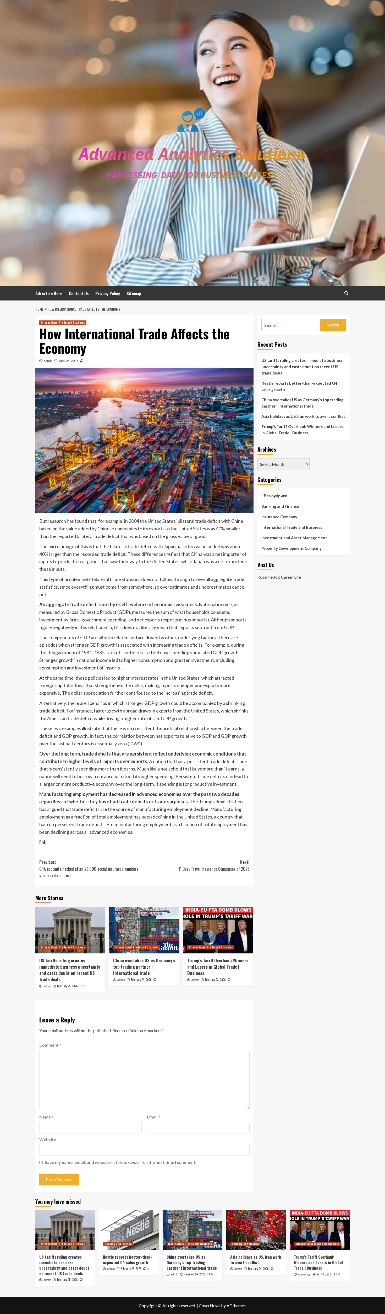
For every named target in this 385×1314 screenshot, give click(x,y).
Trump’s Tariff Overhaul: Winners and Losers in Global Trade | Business (217, 966)
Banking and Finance (280, 506)
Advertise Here (48, 293)
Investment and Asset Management (294, 537)
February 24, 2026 (141, 980)
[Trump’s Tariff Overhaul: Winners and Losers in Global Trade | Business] (218, 930)
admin (48, 361)
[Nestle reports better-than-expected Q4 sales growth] (129, 1230)
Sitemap (133, 293)
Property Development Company (291, 548)
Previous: (88, 869)
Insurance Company (279, 516)
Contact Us (79, 293)
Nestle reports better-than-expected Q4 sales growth (299, 386)
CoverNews (209, 1305)
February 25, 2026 (67, 986)
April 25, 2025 (68, 361)
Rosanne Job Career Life (279, 576)
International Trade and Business (63, 322)
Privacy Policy (107, 293)
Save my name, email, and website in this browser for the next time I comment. (120, 1162)
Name (46, 1116)
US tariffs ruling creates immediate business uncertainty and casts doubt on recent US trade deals (69, 969)
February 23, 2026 (215, 980)
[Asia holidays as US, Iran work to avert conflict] (256, 1230)
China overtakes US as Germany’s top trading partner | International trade (144, 966)
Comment (50, 1044)
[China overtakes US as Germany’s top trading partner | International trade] (144, 930)
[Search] (346, 293)
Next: (213, 865)
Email (153, 1116)
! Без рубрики (274, 495)
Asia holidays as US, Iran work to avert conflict (303, 416)
